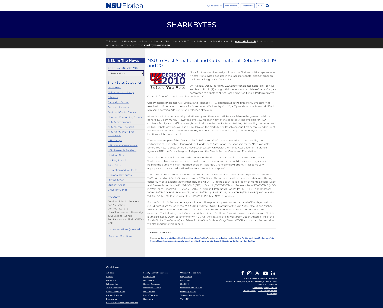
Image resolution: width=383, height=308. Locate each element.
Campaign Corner (118, 102)
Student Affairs (116, 184)
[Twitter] (257, 274)
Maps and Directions (120, 236)
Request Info (231, 5)
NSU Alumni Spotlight (121, 127)
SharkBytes (183, 238)
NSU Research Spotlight (122, 150)
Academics (114, 87)
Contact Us (258, 287)
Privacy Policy (249, 290)
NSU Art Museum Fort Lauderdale (121, 134)
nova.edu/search (245, 41)
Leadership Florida (239, 238)
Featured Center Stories (122, 112)
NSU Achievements (119, 122)
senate (210, 241)
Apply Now (248, 5)
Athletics (113, 97)
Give (260, 5)
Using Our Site (270, 287)
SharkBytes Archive (198, 238)
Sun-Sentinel (249, 241)
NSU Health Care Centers (122, 145)
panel (187, 241)
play (192, 241)
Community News (118, 107)
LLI (250, 238)
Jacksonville (217, 238)
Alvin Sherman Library (121, 92)
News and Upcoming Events (125, 117)
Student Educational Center (226, 241)
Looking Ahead (117, 160)
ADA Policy (272, 293)
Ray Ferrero (200, 241)
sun (241, 241)
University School (118, 189)
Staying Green (116, 180)
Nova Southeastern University (170, 241)
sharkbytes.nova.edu (156, 45)
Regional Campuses (120, 175)
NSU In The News (123, 60)
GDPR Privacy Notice (267, 290)
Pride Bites (114, 165)
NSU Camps (115, 140)
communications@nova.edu (125, 229)
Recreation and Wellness (122, 170)
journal (227, 238)
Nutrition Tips (116, 155)
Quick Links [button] (213, 5)
